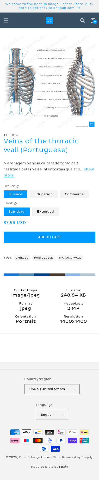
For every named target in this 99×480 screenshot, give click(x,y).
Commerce (74, 194)
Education (44, 194)
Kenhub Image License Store (40, 457)
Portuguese (43, 257)
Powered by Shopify (77, 457)
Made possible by (49, 466)
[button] (6, 20)
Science (15, 194)
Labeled (22, 257)
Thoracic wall (70, 257)
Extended (45, 212)
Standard (17, 212)
